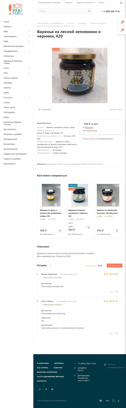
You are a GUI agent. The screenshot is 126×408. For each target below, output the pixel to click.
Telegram (46, 389)
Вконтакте (39, 389)
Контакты (41, 381)
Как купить (42, 368)
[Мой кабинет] (121, 3)
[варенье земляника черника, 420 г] (79, 75)
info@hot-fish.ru (82, 369)
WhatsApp (52, 389)
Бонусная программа (47, 372)
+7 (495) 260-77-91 (111, 11)
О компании (43, 363)
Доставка (59, 363)
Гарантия (58, 368)
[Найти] (89, 11)
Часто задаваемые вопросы (50, 377)
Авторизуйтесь (89, 139)
